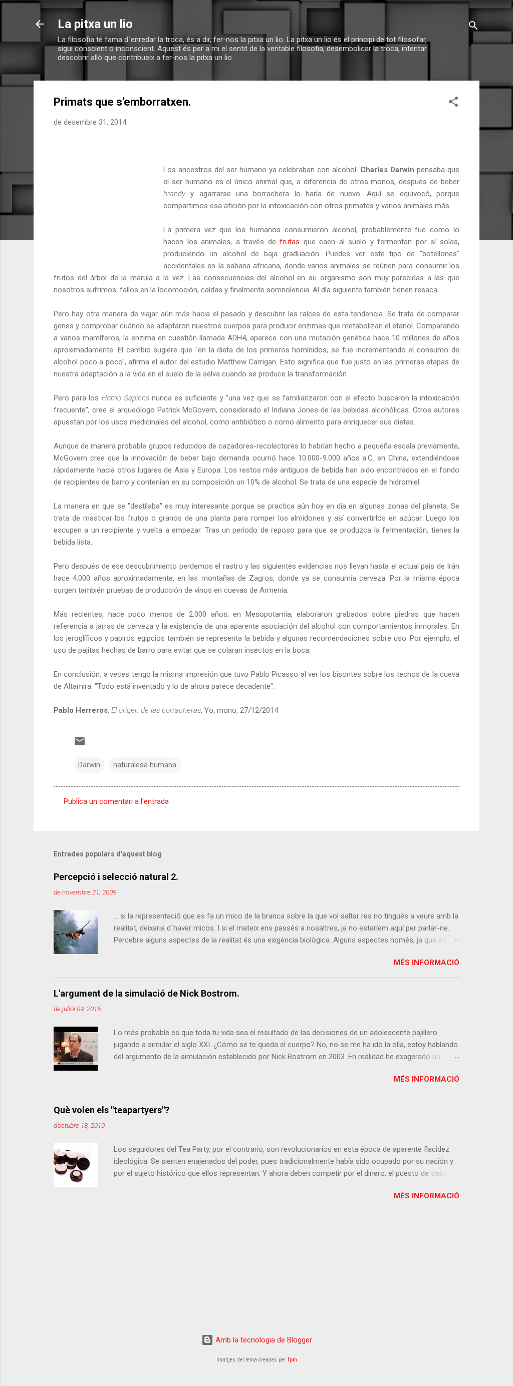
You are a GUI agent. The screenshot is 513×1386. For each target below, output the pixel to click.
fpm (292, 1359)
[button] (453, 103)
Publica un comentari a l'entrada (116, 801)
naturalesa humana (144, 764)
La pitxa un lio (95, 24)
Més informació (426, 962)
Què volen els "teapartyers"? (111, 1110)
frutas (290, 241)
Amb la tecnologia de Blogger (262, 1339)
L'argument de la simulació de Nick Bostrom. (146, 993)
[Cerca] (473, 27)
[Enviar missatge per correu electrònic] (80, 744)
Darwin (89, 764)
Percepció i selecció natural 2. (116, 876)
